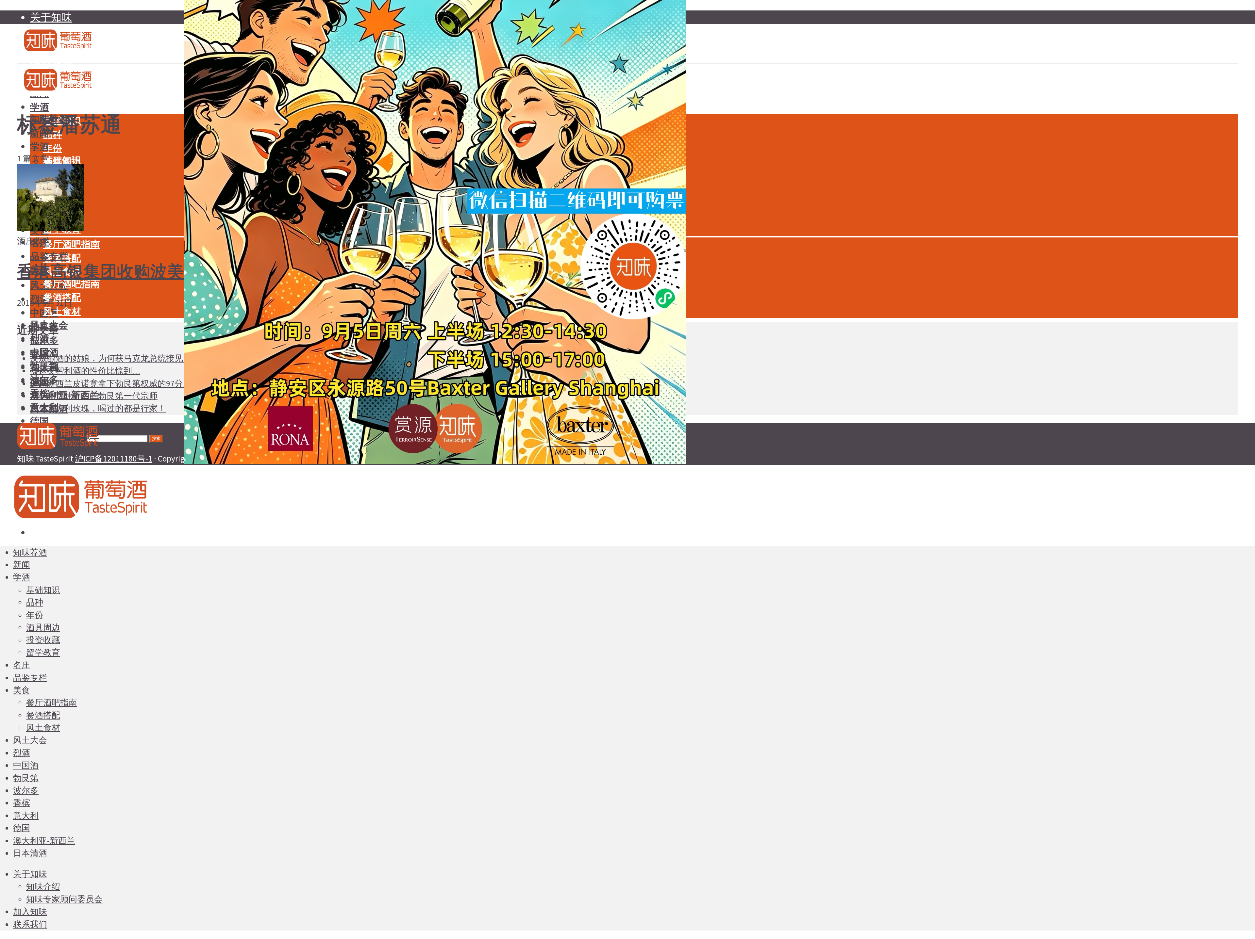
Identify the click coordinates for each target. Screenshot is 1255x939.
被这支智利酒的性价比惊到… (85, 370)
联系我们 (30, 924)
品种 (34, 602)
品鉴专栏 (49, 256)
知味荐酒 (30, 552)
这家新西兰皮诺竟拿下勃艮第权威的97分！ (111, 383)
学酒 (39, 107)
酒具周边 (43, 627)
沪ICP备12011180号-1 (113, 458)
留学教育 (43, 652)
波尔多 (26, 790)
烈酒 (39, 339)
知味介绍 (43, 886)
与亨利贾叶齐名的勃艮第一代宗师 (94, 396)
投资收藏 (43, 640)
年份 (52, 148)
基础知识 (62, 160)
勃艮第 (26, 778)
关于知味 (51, 17)
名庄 (21, 665)
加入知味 (30, 911)
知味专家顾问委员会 (64, 899)
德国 (39, 421)
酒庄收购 (34, 241)
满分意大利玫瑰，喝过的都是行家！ (98, 408)
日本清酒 (30, 853)
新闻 (21, 564)
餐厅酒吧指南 (71, 244)
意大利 (26, 815)
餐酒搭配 (43, 715)
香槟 (21, 803)
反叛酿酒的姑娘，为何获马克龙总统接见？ (111, 358)
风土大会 (30, 740)
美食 (21, 690)
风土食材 (62, 311)
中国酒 (26, 765)
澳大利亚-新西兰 (44, 840)
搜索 (156, 438)
